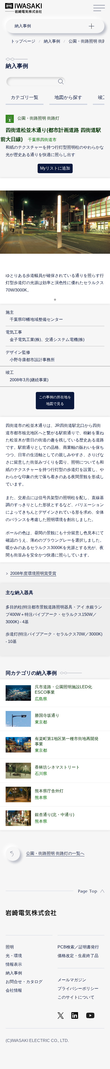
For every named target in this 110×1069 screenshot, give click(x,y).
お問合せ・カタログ (24, 981)
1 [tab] (55, 301)
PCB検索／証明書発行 (78, 947)
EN (59, 5)
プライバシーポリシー (78, 988)
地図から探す (68, 97)
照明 (10, 947)
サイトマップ (99, 8)
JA (51, 5)
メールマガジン (72, 980)
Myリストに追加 (55, 168)
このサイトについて (76, 997)
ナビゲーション (50, 26)
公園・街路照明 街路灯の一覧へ (55, 853)
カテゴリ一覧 (24, 97)
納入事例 (14, 973)
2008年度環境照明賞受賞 (33, 573)
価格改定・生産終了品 (78, 955)
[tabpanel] (55, 235)
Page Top (87, 891)
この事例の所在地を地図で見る (55, 400)
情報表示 (14, 964)
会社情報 (14, 990)
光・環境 (14, 955)
